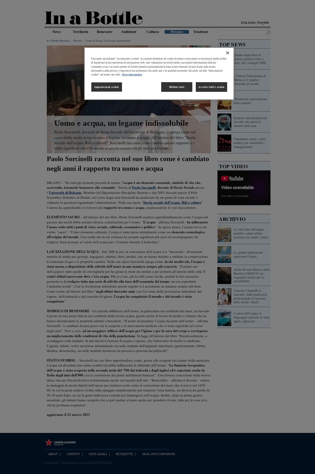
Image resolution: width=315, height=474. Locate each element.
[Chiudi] (228, 53)
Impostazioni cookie (106, 87)
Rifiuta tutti (176, 87)
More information (132, 74)
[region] (159, 73)
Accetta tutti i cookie (211, 87)
